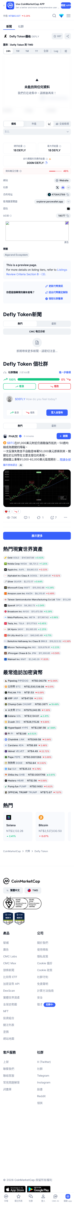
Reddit (41, 1096)
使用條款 (42, 949)
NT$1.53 (26, 692)
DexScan (9, 990)
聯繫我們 (8, 1068)
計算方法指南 (45, 990)
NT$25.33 (24, 768)
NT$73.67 (34, 792)
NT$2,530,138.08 (31, 686)
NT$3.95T (23, 12)
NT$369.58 (29, 739)
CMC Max (9, 963)
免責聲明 (42, 983)
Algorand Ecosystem (16, 254)
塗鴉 (6, 1031)
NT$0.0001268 (29, 757)
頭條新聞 (8, 970)
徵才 (40, 1004)
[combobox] (37, 132)
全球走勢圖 (10, 1004)
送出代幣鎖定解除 (58, 292)
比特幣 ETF (10, 977)
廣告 (6, 949)
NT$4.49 (28, 751)
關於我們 (42, 942)
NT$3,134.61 (28, 715)
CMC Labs (10, 956)
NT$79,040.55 (29, 710)
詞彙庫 (7, 1089)
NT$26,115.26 (28, 721)
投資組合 (8, 1018)
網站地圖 (8, 1038)
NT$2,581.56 (32, 727)
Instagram (43, 1082)
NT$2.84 (27, 762)
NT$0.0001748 (31, 774)
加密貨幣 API (11, 983)
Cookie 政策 (44, 970)
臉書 (40, 1089)
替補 (6, 942)
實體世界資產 (11, 997)
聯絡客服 (8, 1075)
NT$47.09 (25, 698)
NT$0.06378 (33, 680)
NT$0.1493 (30, 786)
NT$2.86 (22, 733)
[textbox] (41, 402)
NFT (5, 1011)
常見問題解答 (11, 1082)
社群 (40, 1068)
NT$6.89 (27, 745)
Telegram (43, 1075)
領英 (40, 1103)
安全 (40, 997)
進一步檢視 (65, 372)
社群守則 (42, 977)
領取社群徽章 (56, 298)
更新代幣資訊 (56, 286)
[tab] (50, 124)
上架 (6, 1061)
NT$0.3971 (33, 704)
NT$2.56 (27, 780)
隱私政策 (42, 956)
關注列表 (8, 1024)
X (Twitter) (44, 1061)
